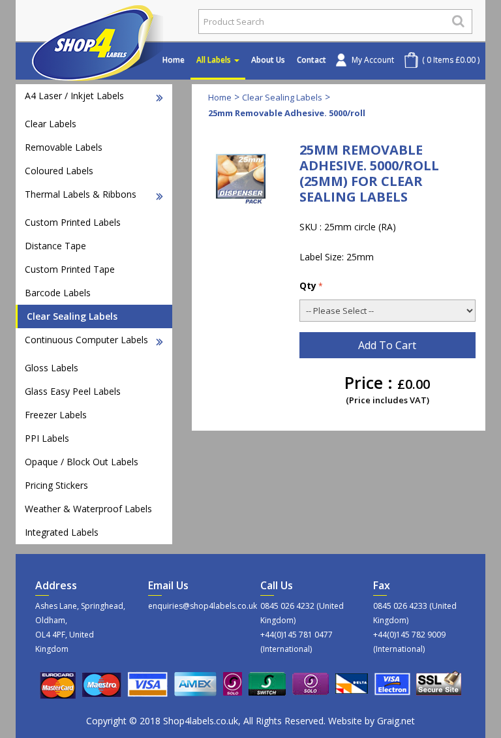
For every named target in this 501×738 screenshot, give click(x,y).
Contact (311, 59)
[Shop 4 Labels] (102, 21)
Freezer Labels (56, 414)
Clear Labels (50, 123)
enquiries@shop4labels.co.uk (194, 605)
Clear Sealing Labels (72, 316)
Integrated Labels (62, 532)
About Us (268, 59)
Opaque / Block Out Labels (81, 461)
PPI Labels (47, 438)
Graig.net (396, 721)
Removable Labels (63, 147)
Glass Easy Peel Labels (73, 391)
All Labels (214, 59)
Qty (307, 285)
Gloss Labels (51, 367)
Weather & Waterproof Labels (88, 508)
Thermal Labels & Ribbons (80, 194)
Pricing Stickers (56, 485)
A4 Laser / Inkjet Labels (74, 95)
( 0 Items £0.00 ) (450, 59)
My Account (373, 59)
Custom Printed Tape (70, 269)
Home (173, 59)
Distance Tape (55, 245)
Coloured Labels (59, 170)
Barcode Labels (58, 292)
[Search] (458, 21)
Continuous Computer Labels (86, 339)
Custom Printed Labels (73, 222)
